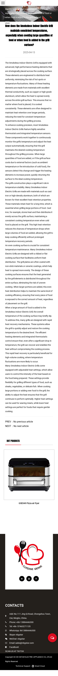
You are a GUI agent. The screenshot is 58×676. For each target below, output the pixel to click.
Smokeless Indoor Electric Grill (23, 63)
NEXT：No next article (17, 426)
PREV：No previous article (19, 421)
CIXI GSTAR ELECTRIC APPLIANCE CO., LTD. (32, 657)
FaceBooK (14, 647)
